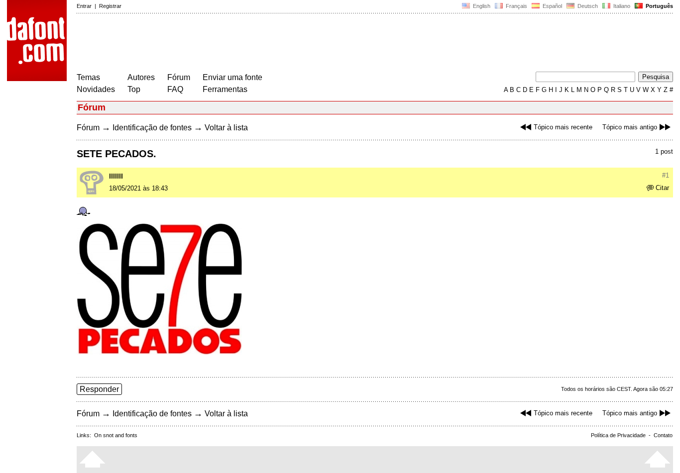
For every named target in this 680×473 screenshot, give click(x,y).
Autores (141, 77)
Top (133, 89)
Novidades (96, 89)
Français (516, 6)
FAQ (175, 89)
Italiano (621, 6)
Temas (88, 77)
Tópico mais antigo (629, 127)
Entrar (84, 6)
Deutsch (586, 6)
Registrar (110, 6)
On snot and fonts (115, 435)
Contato (663, 435)
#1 (665, 175)
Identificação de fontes (152, 127)
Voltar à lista (226, 127)
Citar (662, 187)
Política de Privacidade (618, 435)
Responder (99, 389)
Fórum (178, 77)
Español (552, 6)
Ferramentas (225, 89)
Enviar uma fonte (232, 77)
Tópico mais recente (563, 127)
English (481, 6)
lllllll (116, 176)
